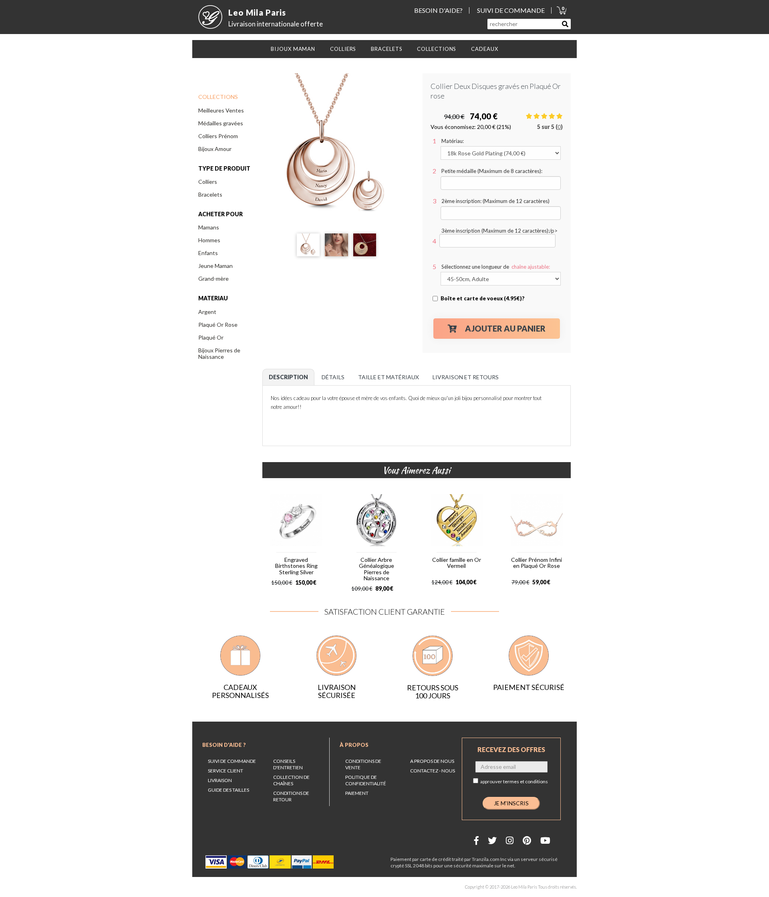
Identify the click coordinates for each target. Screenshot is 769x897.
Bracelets (210, 194)
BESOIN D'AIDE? (438, 10)
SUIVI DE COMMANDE (511, 10)
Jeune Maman (215, 265)
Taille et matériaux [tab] (388, 377)
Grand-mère (213, 278)
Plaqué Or (210, 337)
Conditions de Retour (291, 796)
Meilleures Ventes (221, 110)
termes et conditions (525, 781)
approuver (514, 781)
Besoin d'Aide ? (224, 745)
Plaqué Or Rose (218, 324)
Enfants (208, 252)
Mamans (208, 227)
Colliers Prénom (218, 136)
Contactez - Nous (432, 771)
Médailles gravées (220, 123)
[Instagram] (509, 840)
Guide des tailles (228, 790)
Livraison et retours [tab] (466, 377)
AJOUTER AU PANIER (505, 328)
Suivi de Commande (232, 761)
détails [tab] (333, 377)
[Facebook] (476, 840)
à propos (354, 745)
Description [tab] (288, 377)
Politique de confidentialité (365, 780)
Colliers (207, 181)
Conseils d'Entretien (288, 764)
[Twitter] (492, 840)
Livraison (220, 780)
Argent (207, 311)
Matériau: (452, 141)
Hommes (209, 240)
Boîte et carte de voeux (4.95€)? (483, 298)
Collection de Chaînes (291, 780)
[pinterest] (527, 840)
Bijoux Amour (215, 148)
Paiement (356, 793)
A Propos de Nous (432, 761)
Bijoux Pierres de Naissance (219, 353)
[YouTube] (545, 840)
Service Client (225, 771)
